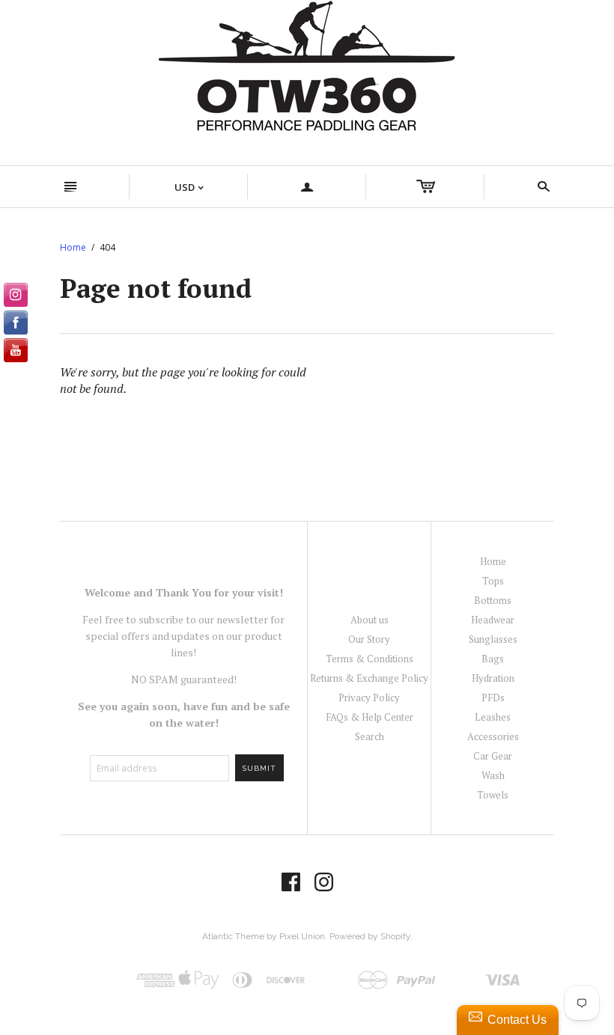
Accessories (493, 736)
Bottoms (492, 600)
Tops (493, 580)
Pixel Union (302, 936)
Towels (492, 795)
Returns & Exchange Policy (369, 678)
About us (369, 619)
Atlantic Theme (233, 936)
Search (369, 736)
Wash (493, 775)
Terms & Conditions (369, 658)
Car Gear (492, 756)
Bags (492, 658)
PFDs (493, 697)
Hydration (493, 678)
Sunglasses (493, 639)
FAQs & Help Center (369, 717)
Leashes (493, 717)
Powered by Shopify (369, 936)
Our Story (369, 639)
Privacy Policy (369, 697)
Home (73, 247)
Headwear (492, 619)
